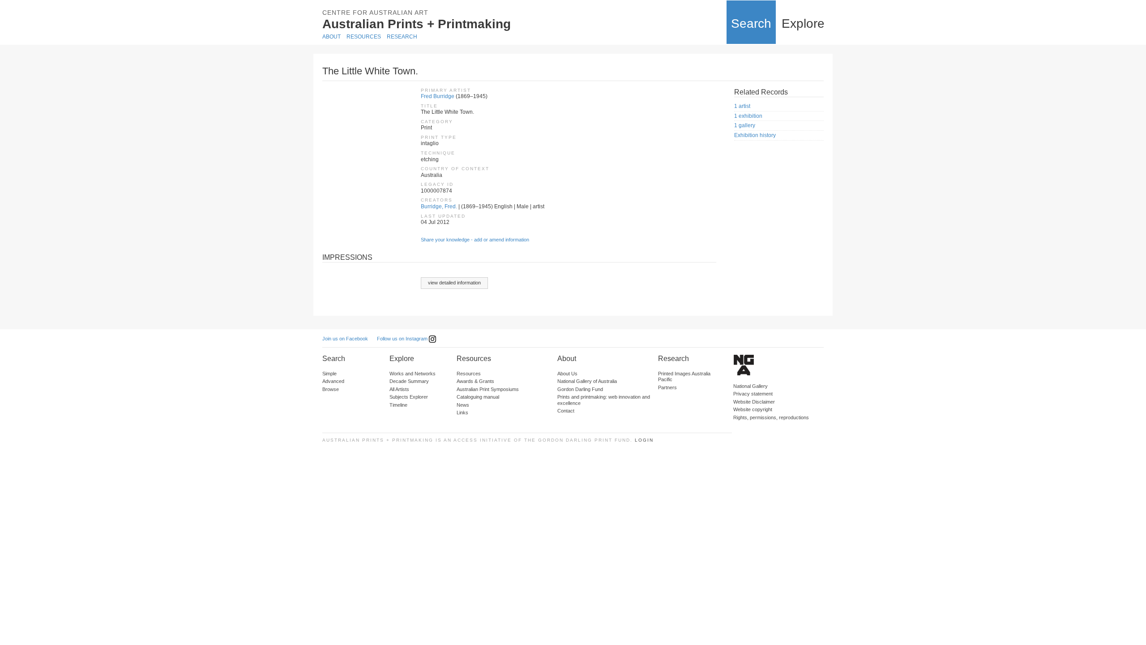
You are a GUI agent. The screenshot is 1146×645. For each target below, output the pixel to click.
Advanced (333, 381)
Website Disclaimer (754, 401)
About (331, 37)
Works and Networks (412, 373)
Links (462, 412)
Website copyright (752, 409)
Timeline (398, 405)
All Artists (399, 389)
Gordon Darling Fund (580, 389)
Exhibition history (755, 135)
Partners (667, 387)
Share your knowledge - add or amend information (475, 239)
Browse (330, 389)
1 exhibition (748, 116)
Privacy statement (753, 393)
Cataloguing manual (478, 397)
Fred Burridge (437, 96)
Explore (803, 23)
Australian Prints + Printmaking (416, 24)
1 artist (742, 106)
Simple (329, 373)
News (463, 405)
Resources (363, 37)
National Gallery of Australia (587, 381)
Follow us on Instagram (403, 338)
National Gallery (750, 386)
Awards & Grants (475, 381)
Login (644, 440)
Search (751, 23)
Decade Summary (409, 381)
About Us (567, 373)
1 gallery (744, 125)
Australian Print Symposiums (488, 389)
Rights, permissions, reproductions (771, 417)
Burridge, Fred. (439, 206)
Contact (565, 410)
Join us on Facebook (345, 338)
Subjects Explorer (408, 397)
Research (402, 37)
